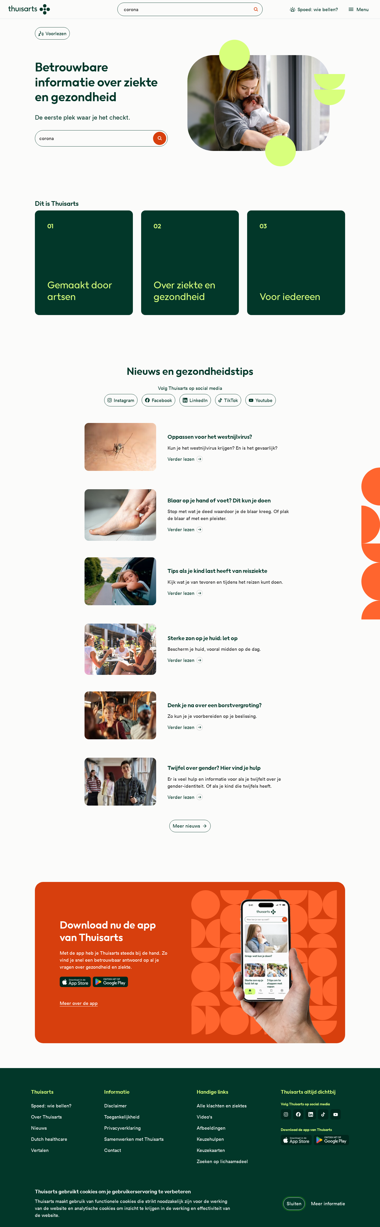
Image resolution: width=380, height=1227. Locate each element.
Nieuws (39, 1128)
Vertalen (40, 1150)
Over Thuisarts (46, 1117)
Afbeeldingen (211, 1128)
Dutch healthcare (49, 1139)
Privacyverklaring (122, 1128)
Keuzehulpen (210, 1139)
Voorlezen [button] (55, 33)
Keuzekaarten (211, 1150)
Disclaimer (115, 1106)
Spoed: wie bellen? (51, 1106)
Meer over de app (79, 1003)
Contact (112, 1150)
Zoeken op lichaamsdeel (222, 1161)
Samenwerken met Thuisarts (134, 1139)
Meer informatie (328, 1204)
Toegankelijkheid (122, 1117)
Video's (204, 1117)
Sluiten (294, 1204)
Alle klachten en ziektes (222, 1106)
